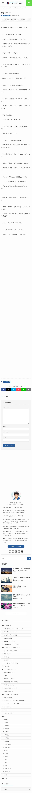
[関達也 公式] (16, 3)
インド (6, 753)
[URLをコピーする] (28, 389)
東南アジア (7, 771)
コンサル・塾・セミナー (9, 669)
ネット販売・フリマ (9, 660)
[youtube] (22, 551)
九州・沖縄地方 (8, 744)
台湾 (6, 765)
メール (5, 432)
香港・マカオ (8, 768)
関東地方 (7, 728)
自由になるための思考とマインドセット (13, 628)
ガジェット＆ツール (9, 706)
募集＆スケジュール (9, 691)
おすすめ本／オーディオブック (11, 644)
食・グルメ (6, 710)
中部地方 (7, 731)
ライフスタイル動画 (9, 713)
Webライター (7, 656)
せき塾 (5, 675)
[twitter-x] (13, 551)
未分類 (5, 778)
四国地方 (7, 741)
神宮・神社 (7, 747)
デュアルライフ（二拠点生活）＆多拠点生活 (14, 700)
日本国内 (6, 719)
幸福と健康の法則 (8, 638)
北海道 (6, 722)
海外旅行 (6, 750)
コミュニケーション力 (9, 641)
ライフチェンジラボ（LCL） (11, 688)
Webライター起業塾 (9, 684)
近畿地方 (7, 735)
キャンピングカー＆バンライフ (11, 703)
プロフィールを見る (16, 546)
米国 (6, 775)
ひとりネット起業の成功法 (10, 650)
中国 (6, 759)
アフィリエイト (7, 653)
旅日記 (5, 716)
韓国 (6, 762)
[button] (3, 389)
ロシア (6, 756)
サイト (4, 437)
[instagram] (16, 551)
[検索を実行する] (29, 558)
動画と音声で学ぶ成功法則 (10, 635)
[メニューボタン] (3, 3)
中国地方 (7, 738)
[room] (19, 551)
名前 (4, 426)
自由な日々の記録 (8, 697)
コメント (6, 407)
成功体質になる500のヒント (11, 632)
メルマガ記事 (6, 15)
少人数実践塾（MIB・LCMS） (11, 681)
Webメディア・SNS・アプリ (11, 663)
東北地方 (7, 725)
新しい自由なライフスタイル (10, 694)
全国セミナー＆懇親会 (9, 678)
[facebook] (10, 551)
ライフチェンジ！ (8, 625)
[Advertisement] (16, 306)
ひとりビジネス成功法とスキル (11, 647)
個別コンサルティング (9, 672)
